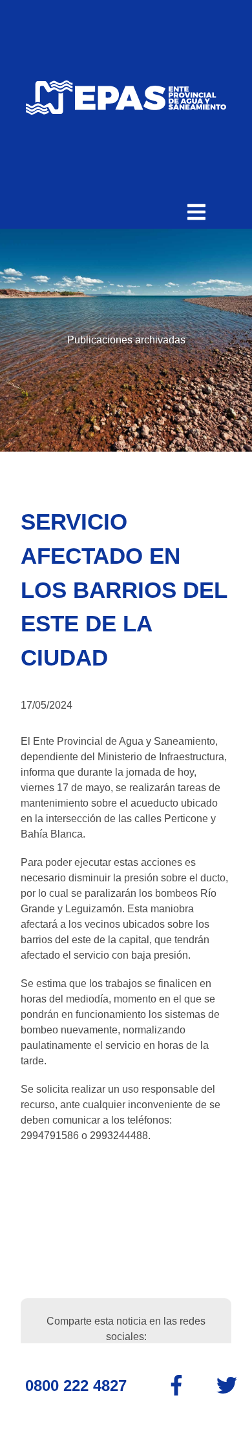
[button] (196, 212)
